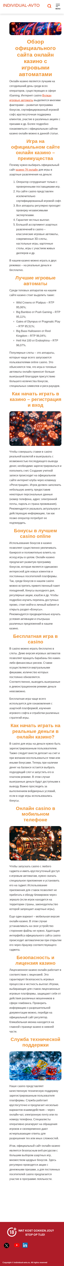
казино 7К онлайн (27, 169)
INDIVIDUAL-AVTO (21, 5)
